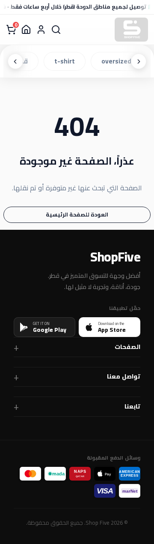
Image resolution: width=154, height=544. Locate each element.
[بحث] (56, 29)
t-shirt (66, 61)
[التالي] (15, 61)
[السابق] (138, 61)
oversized (118, 61)
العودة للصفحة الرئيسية (77, 214)
